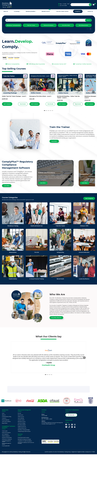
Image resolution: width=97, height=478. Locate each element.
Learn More (43, 183)
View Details (23, 104)
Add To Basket (7, 104)
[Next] (93, 92)
